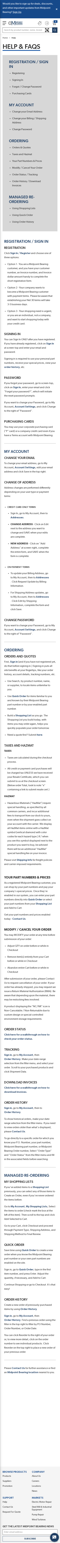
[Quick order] (39, 23)
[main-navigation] (4, 23)
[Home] (15, 23)
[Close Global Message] (56, 9)
